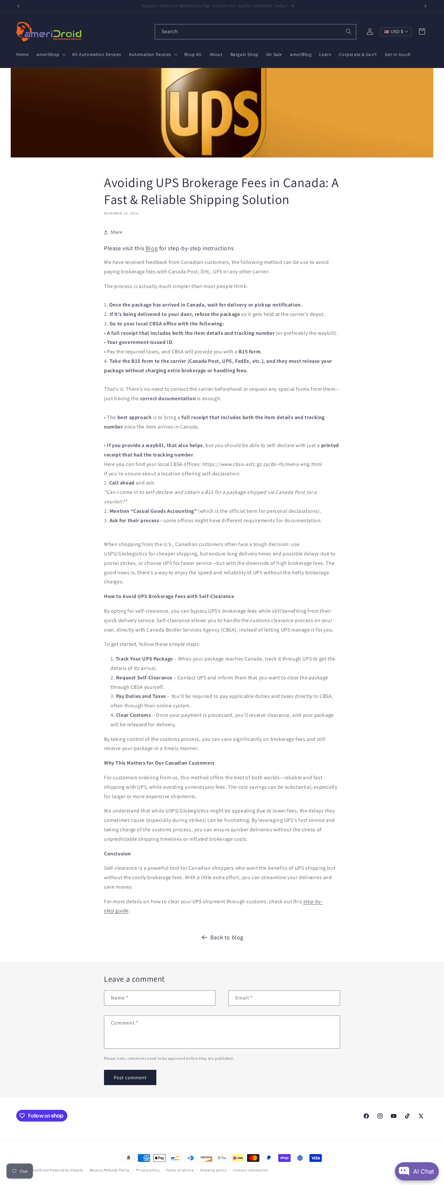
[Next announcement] (425, 6)
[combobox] (255, 31)
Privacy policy (148, 1169)
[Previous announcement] (18, 6)
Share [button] (117, 232)
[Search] (349, 31)
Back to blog (226, 937)
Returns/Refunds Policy (109, 1169)
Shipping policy (213, 1169)
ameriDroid (39, 1170)
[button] (50, 54)
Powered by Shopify (66, 1170)
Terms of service (179, 1169)
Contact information (250, 1169)
